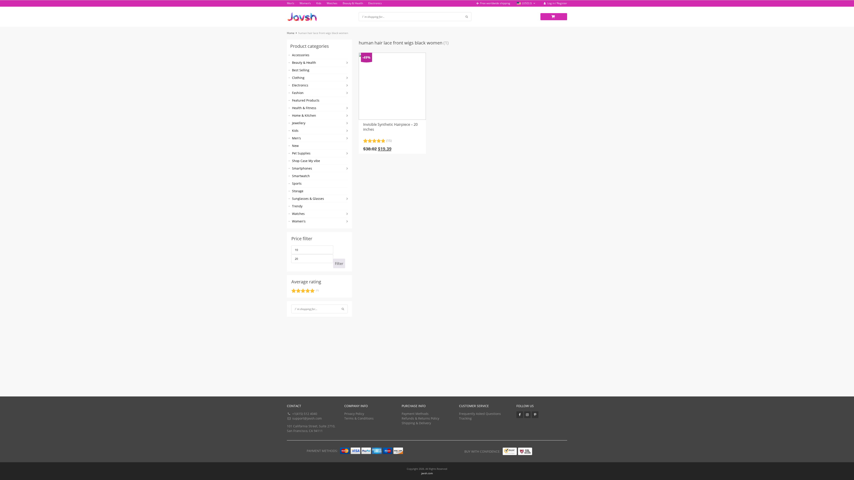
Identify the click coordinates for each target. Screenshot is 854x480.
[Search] (343, 309)
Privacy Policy (354, 414)
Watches (332, 3)
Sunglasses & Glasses (308, 198)
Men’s (290, 3)
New (295, 146)
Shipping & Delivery (416, 423)
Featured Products (305, 100)
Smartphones (302, 168)
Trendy (297, 206)
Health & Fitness (304, 108)
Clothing (298, 78)
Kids (318, 3)
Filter (339, 263)
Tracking (465, 418)
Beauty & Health (353, 3)
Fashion (298, 93)
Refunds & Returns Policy (420, 418)
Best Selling (300, 70)
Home (290, 33)
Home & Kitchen (304, 115)
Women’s (305, 3)
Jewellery (298, 123)
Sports (297, 183)
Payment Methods (415, 414)
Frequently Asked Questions (480, 414)
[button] (526, 3)
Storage (297, 191)
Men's (296, 138)
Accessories (300, 55)
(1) (305, 291)
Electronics (375, 3)
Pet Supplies (301, 153)
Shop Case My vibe (306, 161)
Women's (299, 221)
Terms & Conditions (359, 418)
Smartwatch (301, 176)
